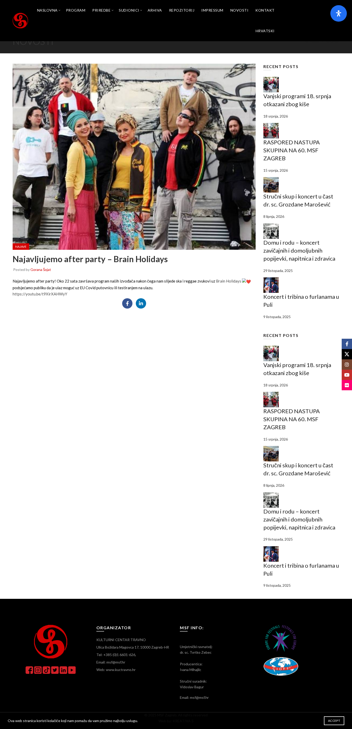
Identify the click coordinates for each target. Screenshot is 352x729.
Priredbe (101, 10)
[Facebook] (127, 303)
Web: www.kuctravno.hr (116, 669)
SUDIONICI (129, 10)
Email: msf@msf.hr (110, 662)
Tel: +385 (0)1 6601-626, (116, 654)
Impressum (212, 10)
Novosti (239, 10)
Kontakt (265, 10)
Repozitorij (182, 10)
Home (314, 41)
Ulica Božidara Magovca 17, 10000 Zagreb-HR (132, 647)
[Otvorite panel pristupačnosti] (338, 13)
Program (76, 10)
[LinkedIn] (141, 303)
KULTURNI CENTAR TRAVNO (121, 639)
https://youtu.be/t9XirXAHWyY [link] (40, 294)
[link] (228, 281)
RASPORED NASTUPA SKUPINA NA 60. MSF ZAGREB (291, 150)
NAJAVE (332, 41)
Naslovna (47, 10)
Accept (334, 721)
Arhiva (155, 10)
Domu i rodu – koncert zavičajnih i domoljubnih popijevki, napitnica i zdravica (299, 250)
